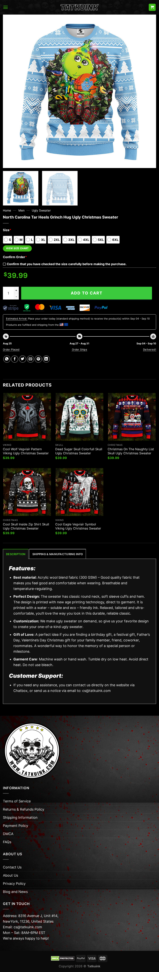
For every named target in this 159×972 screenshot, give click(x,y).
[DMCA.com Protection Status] (62, 958)
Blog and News (15, 892)
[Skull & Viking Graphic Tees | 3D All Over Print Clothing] (79, 7)
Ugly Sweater (41, 210)
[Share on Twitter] (22, 359)
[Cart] (152, 7)
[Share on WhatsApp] (6, 359)
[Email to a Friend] (30, 359)
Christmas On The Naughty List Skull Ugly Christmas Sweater (131, 451)
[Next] (148, 91)
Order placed (11, 349)
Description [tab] (15, 554)
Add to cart (87, 293)
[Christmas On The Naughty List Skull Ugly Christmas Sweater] (132, 417)
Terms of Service (17, 801)
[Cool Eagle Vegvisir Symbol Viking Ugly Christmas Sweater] (79, 492)
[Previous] (10, 91)
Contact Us (12, 867)
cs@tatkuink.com (96, 691)
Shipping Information (20, 817)
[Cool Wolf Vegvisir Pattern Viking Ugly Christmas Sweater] (27, 417)
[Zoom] (8, 163)
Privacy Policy (14, 883)
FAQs (7, 842)
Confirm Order (15, 257)
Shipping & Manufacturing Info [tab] (57, 554)
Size (7, 230)
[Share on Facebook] (14, 359)
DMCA (8, 834)
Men (21, 210)
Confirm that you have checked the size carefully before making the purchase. (67, 264)
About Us (10, 875)
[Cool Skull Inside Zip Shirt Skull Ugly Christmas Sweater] (27, 492)
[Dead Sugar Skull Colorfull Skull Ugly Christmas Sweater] (79, 417)
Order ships (79, 349)
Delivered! (149, 349)
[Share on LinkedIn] (46, 359)
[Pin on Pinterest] (38, 359)
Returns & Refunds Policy (23, 809)
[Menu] (5, 7)
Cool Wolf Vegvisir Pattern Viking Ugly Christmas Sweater (26, 451)
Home (7, 210)
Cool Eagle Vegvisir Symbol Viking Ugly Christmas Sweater (78, 526)
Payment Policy (15, 826)
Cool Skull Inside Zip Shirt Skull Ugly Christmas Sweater (26, 526)
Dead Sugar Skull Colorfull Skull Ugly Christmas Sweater (78, 451)
